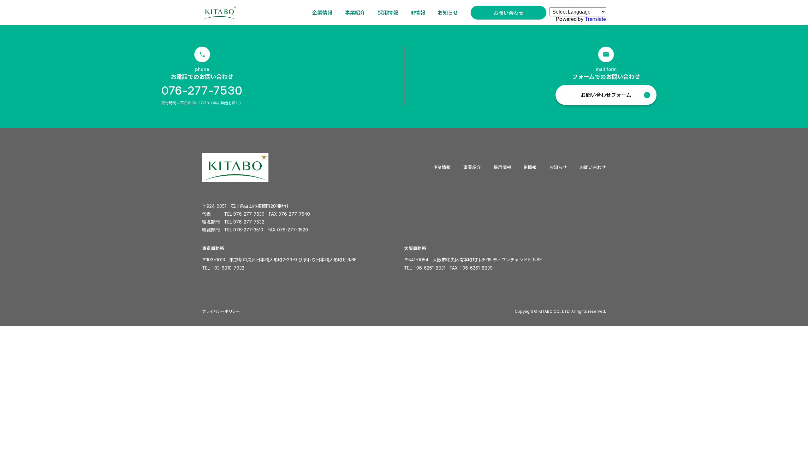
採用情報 (388, 12)
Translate (595, 19)
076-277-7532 (248, 221)
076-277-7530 (202, 90)
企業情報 (322, 12)
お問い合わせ (508, 13)
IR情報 (418, 12)
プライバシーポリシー (221, 311)
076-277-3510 (248, 229)
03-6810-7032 (229, 268)
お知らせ (448, 12)
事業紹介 (355, 12)
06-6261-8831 (430, 268)
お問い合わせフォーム (606, 95)
